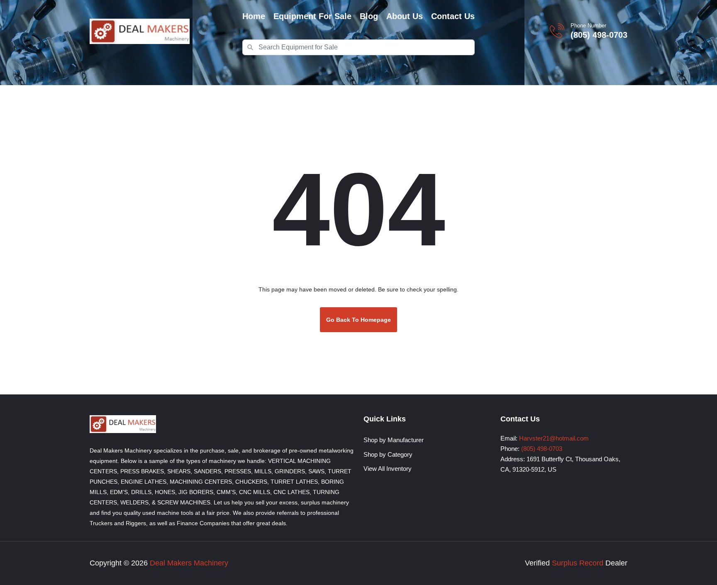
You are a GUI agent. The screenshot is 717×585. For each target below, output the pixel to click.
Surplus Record (577, 563)
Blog (369, 16)
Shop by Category (387, 454)
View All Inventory (387, 468)
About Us (404, 16)
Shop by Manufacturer (393, 439)
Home (253, 16)
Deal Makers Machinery (189, 563)
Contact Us (453, 16)
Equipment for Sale (312, 16)
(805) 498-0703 (599, 34)
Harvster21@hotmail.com (554, 438)
